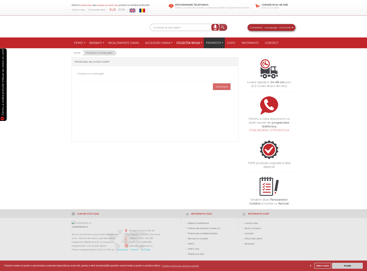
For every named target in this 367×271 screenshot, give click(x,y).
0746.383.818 (258, 130)
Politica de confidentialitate (202, 233)
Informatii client (253, 238)
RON (121, 10)
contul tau (86, 5)
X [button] (310, 266)
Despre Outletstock (198, 223)
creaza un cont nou (108, 5)
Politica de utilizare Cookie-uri (204, 228)
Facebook (122, 249)
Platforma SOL (196, 254)
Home (77, 52)
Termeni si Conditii (198, 238)
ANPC (191, 243)
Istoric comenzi (253, 228)
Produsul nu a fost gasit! (99, 52)
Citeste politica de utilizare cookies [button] (180, 265)
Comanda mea (96, 10)
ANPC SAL (194, 248)
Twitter (134, 249)
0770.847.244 (279, 130)
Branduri (250, 243)
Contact (249, 233)
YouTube (145, 249)
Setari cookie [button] (322, 266)
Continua (221, 86)
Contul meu (78, 10)
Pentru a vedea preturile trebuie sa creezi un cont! (3, 83)
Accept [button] (347, 266)
